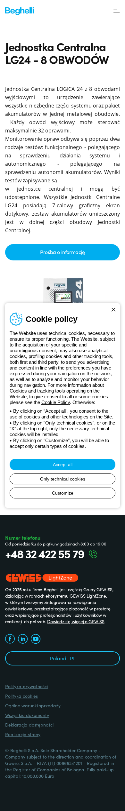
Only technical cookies (62, 478)
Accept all (62, 464)
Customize (62, 493)
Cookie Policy (55, 402)
